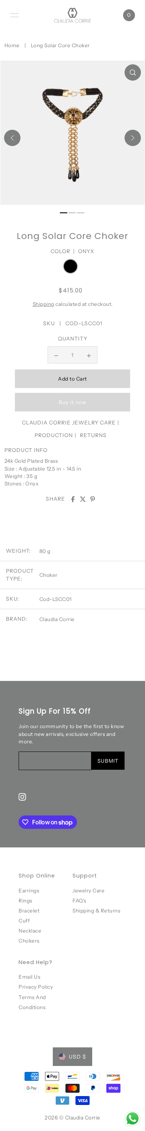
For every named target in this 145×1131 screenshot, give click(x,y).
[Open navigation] (14, 15)
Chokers (29, 941)
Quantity (72, 338)
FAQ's (79, 901)
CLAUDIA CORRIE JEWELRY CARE (69, 422)
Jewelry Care (88, 891)
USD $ (77, 1056)
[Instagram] (22, 796)
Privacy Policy (36, 987)
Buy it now (72, 402)
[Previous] (12, 138)
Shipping (43, 304)
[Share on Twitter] (83, 499)
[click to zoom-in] (133, 72)
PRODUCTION (54, 435)
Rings (25, 901)
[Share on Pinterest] (93, 499)
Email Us (29, 977)
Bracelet (29, 911)
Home (12, 45)
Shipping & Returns (96, 911)
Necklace (30, 931)
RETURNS (93, 435)
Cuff (24, 921)
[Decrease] (56, 355)
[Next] (133, 138)
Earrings (29, 891)
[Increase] (89, 355)
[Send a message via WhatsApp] (132, 1118)
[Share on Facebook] (73, 499)
